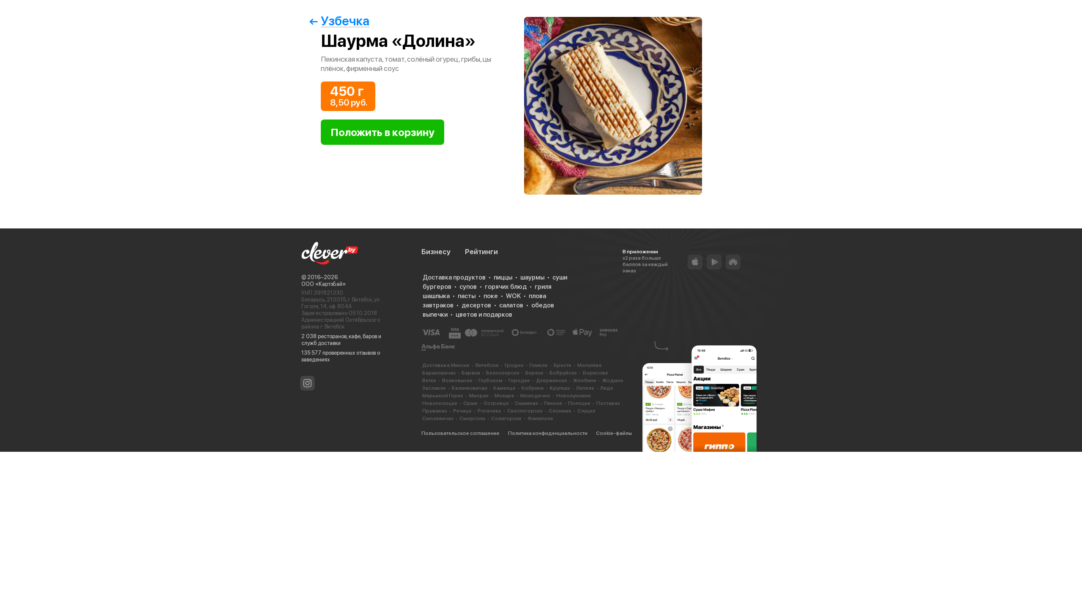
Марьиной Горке (442, 396)
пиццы (503, 277)
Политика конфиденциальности (547, 433)
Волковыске (457, 380)
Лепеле (585, 388)
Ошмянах (526, 403)
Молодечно (535, 396)
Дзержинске (551, 380)
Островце (496, 403)
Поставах (608, 403)
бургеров (437, 286)
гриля (543, 286)
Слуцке (586, 411)
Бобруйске (563, 373)
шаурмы (532, 277)
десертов (476, 305)
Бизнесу (436, 251)
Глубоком (490, 380)
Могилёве (589, 365)
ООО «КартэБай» (323, 284)
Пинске (553, 403)
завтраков (438, 305)
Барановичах (439, 373)
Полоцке (579, 403)
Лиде (606, 388)
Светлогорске (525, 411)
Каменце (504, 388)
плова (537, 296)
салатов (511, 305)
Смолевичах (438, 418)
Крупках (560, 388)
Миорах (479, 396)
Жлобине (584, 380)
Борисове (595, 373)
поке (491, 296)
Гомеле (539, 365)
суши (559, 277)
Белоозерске (502, 373)
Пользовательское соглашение (460, 433)
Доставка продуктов (454, 277)
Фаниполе (540, 418)
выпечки (435, 314)
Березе (534, 373)
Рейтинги (481, 251)
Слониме (560, 411)
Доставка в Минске (446, 365)
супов (468, 286)
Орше (470, 403)
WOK (513, 296)
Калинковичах (469, 388)
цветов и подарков (484, 314)
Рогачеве (489, 411)
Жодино (612, 380)
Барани (471, 373)
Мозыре (504, 396)
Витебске (487, 365)
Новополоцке (439, 403)
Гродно (514, 365)
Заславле (434, 388)
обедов (542, 305)
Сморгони (472, 418)
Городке (519, 380)
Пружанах (434, 411)
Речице (462, 411)
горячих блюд (506, 286)
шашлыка (436, 296)
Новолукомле (573, 396)
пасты (466, 296)
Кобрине (533, 388)
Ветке (429, 380)
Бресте (562, 365)
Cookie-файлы (614, 433)
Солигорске (506, 418)
